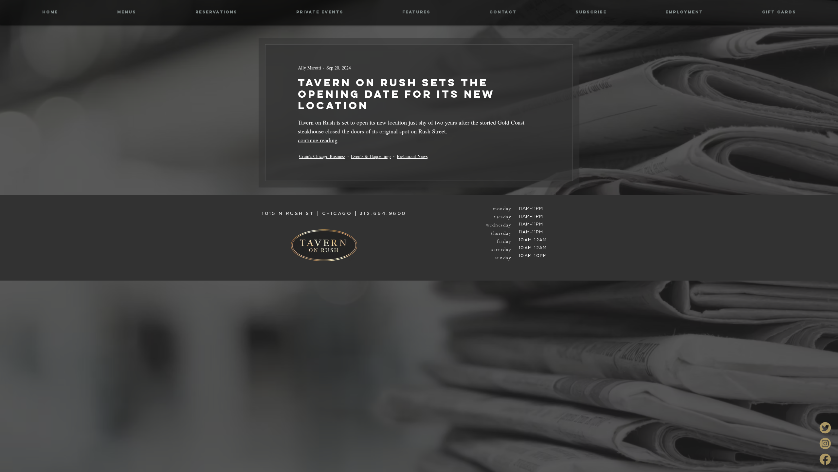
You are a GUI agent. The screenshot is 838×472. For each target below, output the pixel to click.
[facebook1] (825, 459)
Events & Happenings (371, 156)
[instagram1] (825, 443)
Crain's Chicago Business (322, 156)
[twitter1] (825, 428)
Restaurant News (412, 156)
